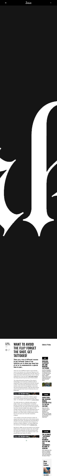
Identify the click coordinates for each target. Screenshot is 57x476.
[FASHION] (47, 384)
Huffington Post (33, 424)
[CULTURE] (47, 421)
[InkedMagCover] (26, 393)
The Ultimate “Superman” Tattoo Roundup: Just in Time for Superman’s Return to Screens (46, 441)
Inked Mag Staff (7, 343)
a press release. (35, 399)
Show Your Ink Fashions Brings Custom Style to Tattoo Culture (46, 401)
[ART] (47, 348)
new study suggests (33, 376)
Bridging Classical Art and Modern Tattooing (45, 364)
